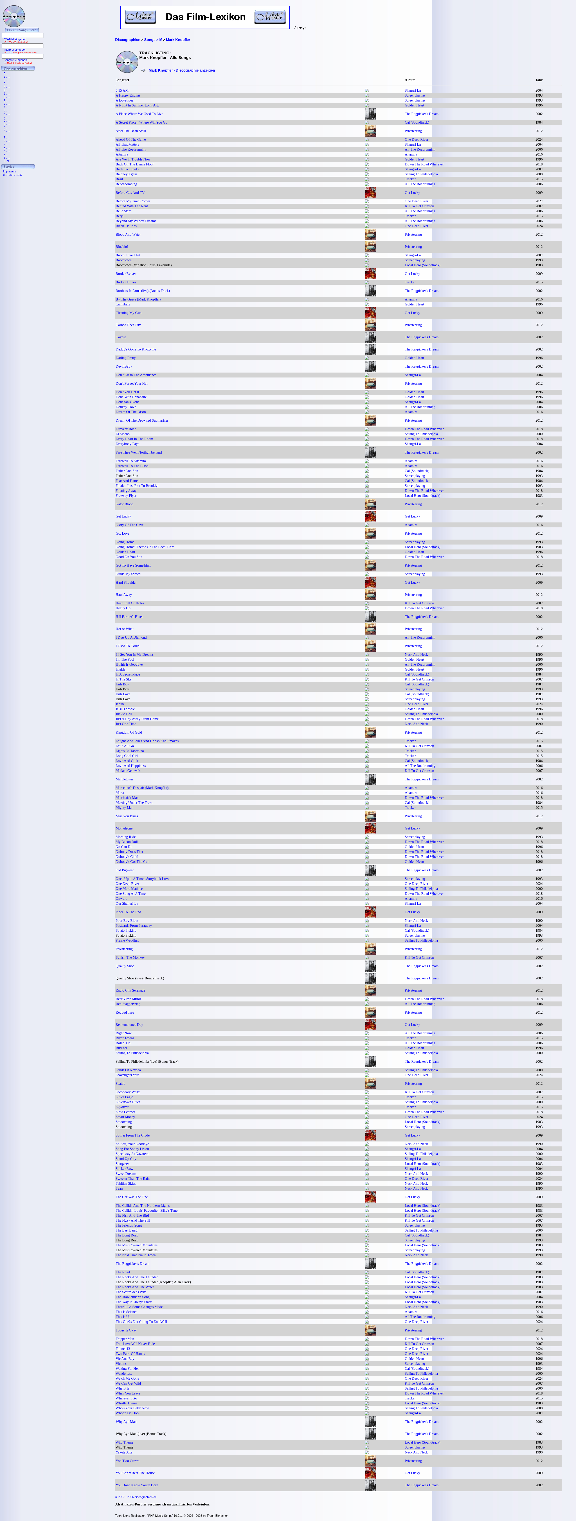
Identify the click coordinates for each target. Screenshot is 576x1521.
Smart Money (125, 1117)
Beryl (120, 216)
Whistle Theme (126, 1403)
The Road (123, 1272)
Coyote (121, 337)
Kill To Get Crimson (419, 206)
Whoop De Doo (127, 1413)
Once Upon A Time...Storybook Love (142, 879)
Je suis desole (125, 709)
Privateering (413, 131)
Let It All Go (125, 746)
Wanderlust (124, 1373)
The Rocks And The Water (135, 1287)
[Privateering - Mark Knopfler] (370, 135)
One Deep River (416, 139)
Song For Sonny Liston (132, 1149)
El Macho (123, 434)
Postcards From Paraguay (134, 925)
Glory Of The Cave (130, 525)
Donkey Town (126, 407)
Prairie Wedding (127, 940)
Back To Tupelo (127, 169)
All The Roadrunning (131, 149)
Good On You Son (129, 557)
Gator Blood (124, 504)
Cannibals (123, 304)
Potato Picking (126, 930)
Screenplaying (415, 95)
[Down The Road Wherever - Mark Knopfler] (367, 165)
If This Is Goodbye (129, 664)
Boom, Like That (128, 255)
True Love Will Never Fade (135, 1344)
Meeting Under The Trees (134, 803)
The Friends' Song (129, 1225)
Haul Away (124, 595)
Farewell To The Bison (132, 466)
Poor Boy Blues (127, 920)
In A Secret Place (128, 674)
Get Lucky (412, 192)
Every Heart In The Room (134, 439)
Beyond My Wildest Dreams (136, 221)
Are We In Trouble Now (133, 159)
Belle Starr (123, 211)
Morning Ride (126, 837)
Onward (121, 898)
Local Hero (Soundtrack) (422, 265)
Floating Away (126, 491)
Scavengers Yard (127, 1075)
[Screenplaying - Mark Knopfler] (367, 96)
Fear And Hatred (128, 481)
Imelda (120, 669)
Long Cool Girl (127, 756)
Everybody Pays (127, 444)
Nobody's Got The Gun (132, 861)
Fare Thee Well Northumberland (139, 452)
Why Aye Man (126, 1422)
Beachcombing (126, 184)
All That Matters (127, 144)
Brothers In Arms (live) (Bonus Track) (143, 291)
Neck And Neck (416, 654)
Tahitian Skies (126, 1183)
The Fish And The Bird (132, 1215)
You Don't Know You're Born (137, 1485)
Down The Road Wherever (424, 164)
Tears (119, 1188)
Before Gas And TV (130, 192)
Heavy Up (123, 608)
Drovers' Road (126, 429)
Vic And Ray (125, 1359)
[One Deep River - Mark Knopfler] (367, 140)
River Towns (125, 1038)
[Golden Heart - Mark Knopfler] (367, 106)
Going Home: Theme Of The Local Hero (145, 547)
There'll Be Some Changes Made (139, 1307)
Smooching (124, 1122)
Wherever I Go (126, 1398)
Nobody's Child (127, 857)
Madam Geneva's (128, 771)
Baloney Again (126, 174)
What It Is (123, 1388)
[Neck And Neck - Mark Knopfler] (367, 655)
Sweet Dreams (126, 1173)
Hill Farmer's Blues (129, 617)
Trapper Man (125, 1339)
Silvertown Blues (128, 1102)
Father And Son (127, 471)
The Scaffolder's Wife (131, 1292)
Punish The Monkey (130, 957)
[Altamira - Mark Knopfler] (367, 155)
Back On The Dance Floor (135, 164)
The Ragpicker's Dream (422, 114)
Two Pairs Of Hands (130, 1354)
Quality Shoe (125, 966)
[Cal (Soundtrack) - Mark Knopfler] (367, 123)
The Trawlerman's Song (133, 1297)
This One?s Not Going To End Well (141, 1322)
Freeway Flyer (126, 495)
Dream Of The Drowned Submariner (142, 420)
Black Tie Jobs (126, 226)
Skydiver (122, 1107)
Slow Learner (125, 1112)
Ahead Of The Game (131, 139)
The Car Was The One (132, 1197)
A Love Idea (124, 100)
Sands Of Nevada (128, 1070)
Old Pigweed (125, 870)
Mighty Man (124, 807)
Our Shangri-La (127, 903)
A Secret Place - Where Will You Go (141, 122)
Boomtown (124, 260)
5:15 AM (122, 90)
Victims (121, 1363)
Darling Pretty (126, 358)
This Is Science (126, 1312)
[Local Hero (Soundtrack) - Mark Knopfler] (367, 266)
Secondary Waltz (128, 1092)
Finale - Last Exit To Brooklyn (137, 486)
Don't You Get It (127, 392)
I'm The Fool (125, 659)
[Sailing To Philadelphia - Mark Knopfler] (367, 175)
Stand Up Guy (126, 1159)
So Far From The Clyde (133, 1135)
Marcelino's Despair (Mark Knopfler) (142, 788)
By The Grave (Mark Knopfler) (138, 299)
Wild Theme (124, 1442)
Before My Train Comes (133, 201)
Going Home (125, 542)
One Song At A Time (131, 893)
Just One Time (126, 724)
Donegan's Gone (128, 402)
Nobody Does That (129, 852)
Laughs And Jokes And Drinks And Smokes (147, 741)
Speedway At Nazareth (132, 1154)
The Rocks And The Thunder (137, 1277)
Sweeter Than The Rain (133, 1178)
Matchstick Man (127, 798)
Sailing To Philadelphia (421, 174)
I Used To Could (128, 646)
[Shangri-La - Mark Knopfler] (367, 91)
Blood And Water (128, 234)
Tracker (410, 179)
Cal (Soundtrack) (417, 122)
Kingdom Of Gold (129, 732)
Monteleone (124, 828)
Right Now (124, 1033)
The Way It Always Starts (134, 1302)
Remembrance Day (129, 1024)
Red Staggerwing (128, 1004)
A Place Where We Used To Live (139, 114)
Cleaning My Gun (129, 313)
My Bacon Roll (127, 842)
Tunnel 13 (123, 1349)
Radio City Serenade (130, 990)
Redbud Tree (125, 1012)
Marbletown (124, 779)
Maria (120, 793)
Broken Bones (126, 282)
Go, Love (122, 533)
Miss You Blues (127, 816)
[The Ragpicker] (370, 118)
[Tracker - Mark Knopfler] (367, 180)
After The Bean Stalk (131, 131)
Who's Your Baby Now (132, 1408)
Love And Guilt (127, 761)
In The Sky (124, 679)
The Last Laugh (127, 1230)
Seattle (120, 1083)
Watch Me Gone (127, 1378)
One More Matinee (129, 888)
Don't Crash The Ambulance (136, 375)
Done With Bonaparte (131, 397)
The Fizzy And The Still (133, 1220)
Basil (119, 179)
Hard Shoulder (126, 582)
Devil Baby (124, 366)
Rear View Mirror (128, 999)
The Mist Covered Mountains (137, 1245)
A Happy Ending (128, 95)
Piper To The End (128, 912)
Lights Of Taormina (130, 751)
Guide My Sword (128, 574)
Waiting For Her (127, 1368)
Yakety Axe (124, 1452)
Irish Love (123, 694)
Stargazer (122, 1164)
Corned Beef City (128, 325)
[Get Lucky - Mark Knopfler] (370, 197)
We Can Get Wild (128, 1383)
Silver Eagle (124, 1097)
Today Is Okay (126, 1330)
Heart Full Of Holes (130, 603)
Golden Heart (414, 105)
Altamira (122, 154)
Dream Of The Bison (131, 412)
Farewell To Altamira (131, 461)
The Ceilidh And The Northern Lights (143, 1205)
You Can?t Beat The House (135, 1473)
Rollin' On (123, 1043)
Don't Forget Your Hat (131, 383)
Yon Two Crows (127, 1461)
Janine (120, 704)
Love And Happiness (131, 766)
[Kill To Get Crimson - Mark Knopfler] (367, 207)
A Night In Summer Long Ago (137, 105)
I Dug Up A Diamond (131, 637)
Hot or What (124, 629)
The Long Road (127, 1235)
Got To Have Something (133, 565)
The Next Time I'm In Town (136, 1255)
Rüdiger (121, 1048)
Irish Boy (122, 684)
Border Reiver (126, 274)
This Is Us (123, 1317)
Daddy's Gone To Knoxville (136, 349)
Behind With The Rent (132, 206)
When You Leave (128, 1393)
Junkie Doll (124, 714)
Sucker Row (124, 1169)
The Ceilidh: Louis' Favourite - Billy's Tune (147, 1210)
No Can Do (124, 847)
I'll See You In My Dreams (134, 654)
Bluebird (122, 247)
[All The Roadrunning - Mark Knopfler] (367, 150)
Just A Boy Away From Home (137, 719)
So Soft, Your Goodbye (132, 1144)
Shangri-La (413, 90)
